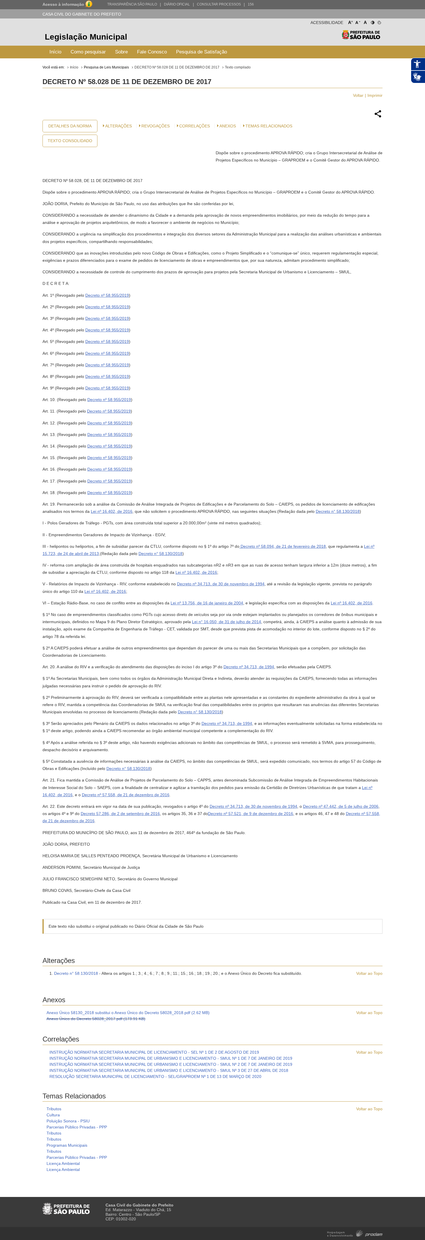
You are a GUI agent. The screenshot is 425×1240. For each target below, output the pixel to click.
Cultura (53, 1115)
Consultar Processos (219, 4)
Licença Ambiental (63, 1163)
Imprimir (374, 95)
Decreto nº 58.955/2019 (107, 295)
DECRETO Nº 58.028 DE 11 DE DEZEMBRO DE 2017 (176, 67)
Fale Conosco (152, 52)
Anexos (227, 126)
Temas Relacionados (268, 126)
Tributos (54, 1109)
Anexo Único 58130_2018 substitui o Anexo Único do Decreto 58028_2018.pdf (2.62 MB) (128, 1012)
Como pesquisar (88, 52)
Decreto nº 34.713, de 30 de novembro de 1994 (221, 584)
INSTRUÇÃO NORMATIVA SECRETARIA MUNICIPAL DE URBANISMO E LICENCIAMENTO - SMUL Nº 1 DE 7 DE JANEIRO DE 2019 (170, 1058)
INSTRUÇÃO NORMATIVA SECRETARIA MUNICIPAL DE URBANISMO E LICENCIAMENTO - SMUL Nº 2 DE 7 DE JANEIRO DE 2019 (170, 1064)
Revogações (155, 126)
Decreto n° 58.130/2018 (338, 511)
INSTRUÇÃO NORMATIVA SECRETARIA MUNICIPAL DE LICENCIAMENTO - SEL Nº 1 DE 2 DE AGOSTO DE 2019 (154, 1052)
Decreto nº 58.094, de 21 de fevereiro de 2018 (282, 546)
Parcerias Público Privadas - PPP (77, 1127)
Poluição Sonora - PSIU (68, 1121)
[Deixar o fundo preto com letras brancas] (372, 21)
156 (251, 4)
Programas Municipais (67, 1145)
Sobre (121, 52)
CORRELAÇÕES (194, 126)
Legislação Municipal (86, 36)
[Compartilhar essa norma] (378, 116)
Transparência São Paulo (132, 4)
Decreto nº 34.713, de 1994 (248, 666)
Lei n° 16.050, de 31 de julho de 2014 (226, 621)
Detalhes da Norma (70, 126)
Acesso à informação (63, 4)
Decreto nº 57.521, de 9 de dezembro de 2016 (250, 813)
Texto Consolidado (70, 140)
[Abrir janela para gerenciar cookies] (378, 21)
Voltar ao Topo (369, 973)
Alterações (118, 126)
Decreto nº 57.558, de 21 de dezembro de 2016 (125, 794)
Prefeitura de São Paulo (361, 38)
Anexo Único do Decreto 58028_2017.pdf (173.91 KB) (96, 1018)
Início (55, 52)
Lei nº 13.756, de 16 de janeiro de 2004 (207, 603)
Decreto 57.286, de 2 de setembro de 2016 (120, 813)
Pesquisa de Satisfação (201, 52)
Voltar (358, 95)
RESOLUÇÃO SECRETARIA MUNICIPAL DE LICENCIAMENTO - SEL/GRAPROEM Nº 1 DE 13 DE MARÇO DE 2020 (155, 1076)
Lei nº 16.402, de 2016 (111, 511)
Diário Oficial (177, 4)
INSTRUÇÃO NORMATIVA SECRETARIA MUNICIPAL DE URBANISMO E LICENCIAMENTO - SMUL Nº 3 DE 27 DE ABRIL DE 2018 (168, 1070)
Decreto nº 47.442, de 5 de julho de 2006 (340, 806)
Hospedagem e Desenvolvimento (354, 1233)
